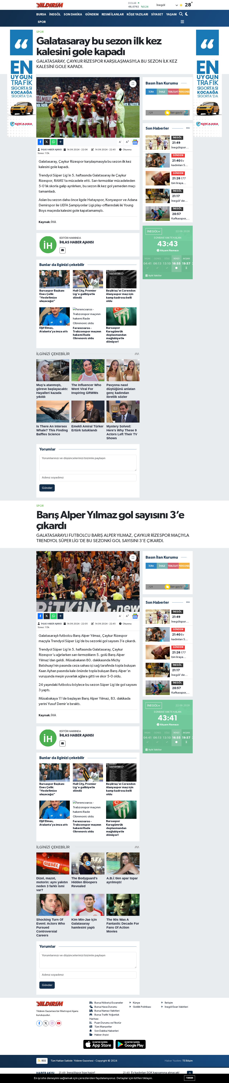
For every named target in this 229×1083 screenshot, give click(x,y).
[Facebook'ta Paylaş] (40, 142)
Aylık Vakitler (155, 275)
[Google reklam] (21, 83)
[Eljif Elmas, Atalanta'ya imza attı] (54, 316)
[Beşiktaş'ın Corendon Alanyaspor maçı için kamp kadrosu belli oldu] (121, 279)
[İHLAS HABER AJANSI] (48, 244)
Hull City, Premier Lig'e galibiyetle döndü (84, 294)
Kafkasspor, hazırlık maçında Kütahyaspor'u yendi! (181, 216)
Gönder (47, 488)
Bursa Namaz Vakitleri (107, 1010)
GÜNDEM (92, 14)
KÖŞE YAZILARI (137, 14)
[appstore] (99, 1044)
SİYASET (157, 14)
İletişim (169, 1002)
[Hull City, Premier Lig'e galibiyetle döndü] (88, 279)
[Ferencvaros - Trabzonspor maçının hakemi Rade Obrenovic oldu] (88, 316)
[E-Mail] (62, 250)
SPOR (42, 21)
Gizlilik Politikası (142, 1007)
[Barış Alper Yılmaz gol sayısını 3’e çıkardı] (88, 581)
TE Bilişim (187, 1060)
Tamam (189, 1078)
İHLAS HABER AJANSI (51, 150)
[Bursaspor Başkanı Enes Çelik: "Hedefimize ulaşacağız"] (54, 279)
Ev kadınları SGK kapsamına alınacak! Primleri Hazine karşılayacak (180, 163)
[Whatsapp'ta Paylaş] (53, 142)
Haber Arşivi (101, 1034)
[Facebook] (39, 1023)
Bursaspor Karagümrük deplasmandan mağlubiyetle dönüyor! (116, 334)
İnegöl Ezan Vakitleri (176, 1007)
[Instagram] (52, 1023)
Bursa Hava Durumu (105, 1007)
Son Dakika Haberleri (106, 1030)
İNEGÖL (55, 14)
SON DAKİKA (73, 14)
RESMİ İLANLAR (113, 14)
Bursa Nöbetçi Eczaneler (108, 1002)
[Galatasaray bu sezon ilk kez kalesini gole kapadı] (88, 107)
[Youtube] (59, 1023)
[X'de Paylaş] (47, 142)
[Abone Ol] (135, 142)
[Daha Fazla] (60, 142)
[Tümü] (188, 128)
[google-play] (131, 1044)
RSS (43, 1060)
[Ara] (181, 14)
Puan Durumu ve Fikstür (107, 1022)
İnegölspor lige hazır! (178, 145)
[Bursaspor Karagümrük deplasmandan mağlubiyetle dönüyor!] (121, 316)
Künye (136, 1002)
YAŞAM (171, 14)
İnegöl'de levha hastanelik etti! (178, 199)
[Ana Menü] (181, 22)
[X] (46, 1023)
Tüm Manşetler (103, 1026)
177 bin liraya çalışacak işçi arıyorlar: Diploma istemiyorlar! (179, 181)
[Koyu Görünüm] (186, 14)
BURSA (41, 14)
